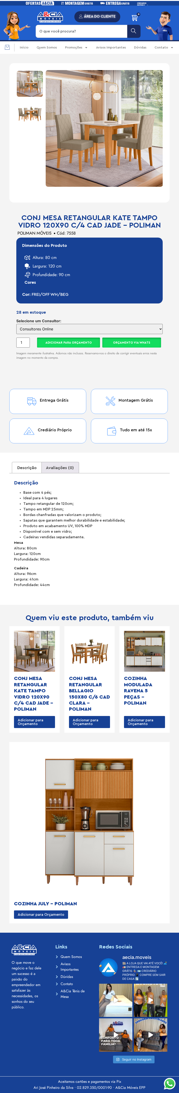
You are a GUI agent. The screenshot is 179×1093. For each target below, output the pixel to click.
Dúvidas (140, 47)
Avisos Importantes (111, 47)
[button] (7, 47)
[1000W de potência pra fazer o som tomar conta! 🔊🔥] (150, 1000)
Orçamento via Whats (131, 342)
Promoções (73, 47)
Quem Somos (47, 47)
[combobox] (81, 31)
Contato (161, 47)
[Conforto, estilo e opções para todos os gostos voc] (150, 1035)
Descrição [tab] (27, 468)
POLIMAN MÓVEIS (34, 233)
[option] (29, 84)
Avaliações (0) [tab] (60, 468)
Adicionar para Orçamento (68, 342)
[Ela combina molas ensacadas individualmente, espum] (116, 1000)
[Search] (134, 31)
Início (24, 47)
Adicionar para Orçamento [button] (30, 722)
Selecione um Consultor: (38, 321)
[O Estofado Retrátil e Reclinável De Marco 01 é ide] (116, 1035)
